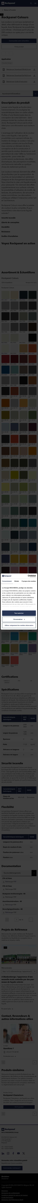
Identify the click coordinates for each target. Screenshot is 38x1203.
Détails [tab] (16, 581)
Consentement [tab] (7, 581)
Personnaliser (18, 619)
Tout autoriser (19, 613)
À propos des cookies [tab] (29, 581)
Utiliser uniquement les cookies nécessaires (19, 625)
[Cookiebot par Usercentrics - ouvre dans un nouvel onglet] (28, 576)
